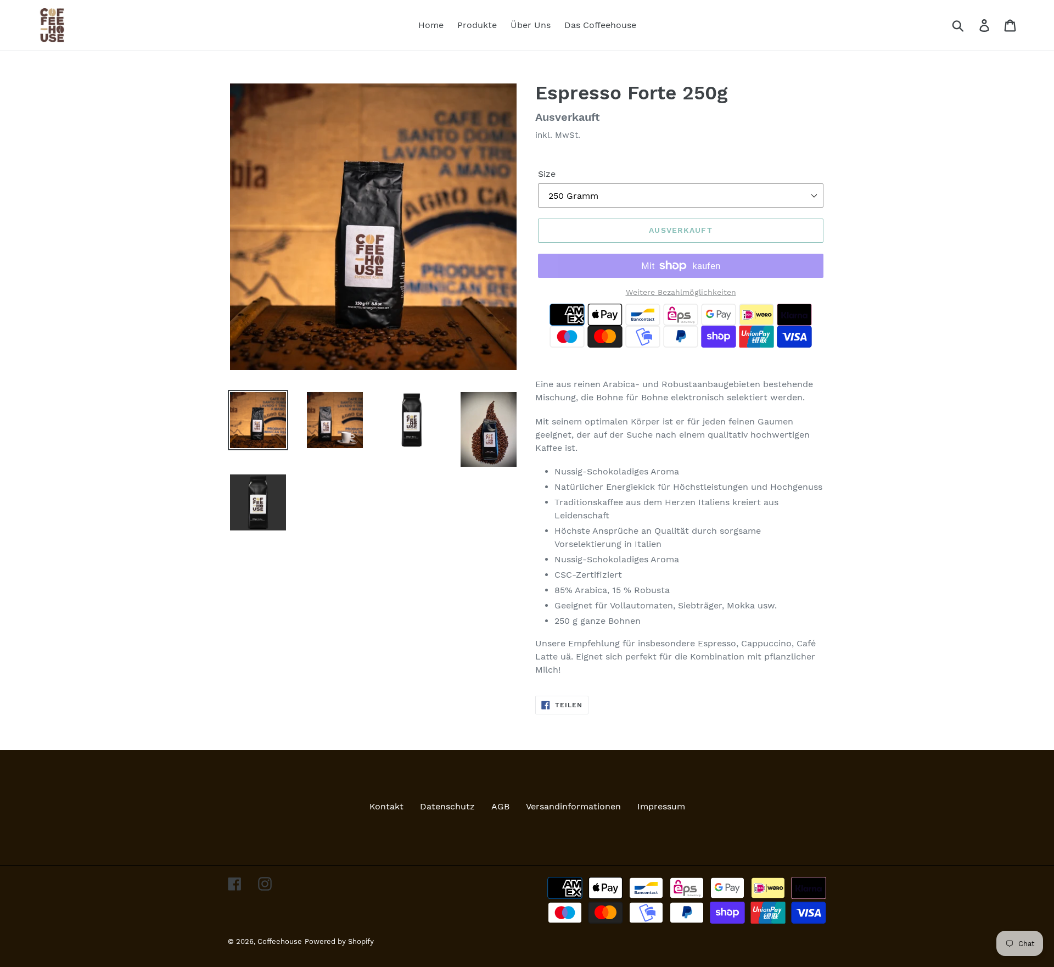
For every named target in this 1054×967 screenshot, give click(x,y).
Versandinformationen (573, 806)
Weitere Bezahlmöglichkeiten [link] (681, 292)
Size (547, 174)
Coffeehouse (279, 941)
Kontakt (386, 806)
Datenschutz (447, 806)
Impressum (661, 806)
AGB (500, 806)
